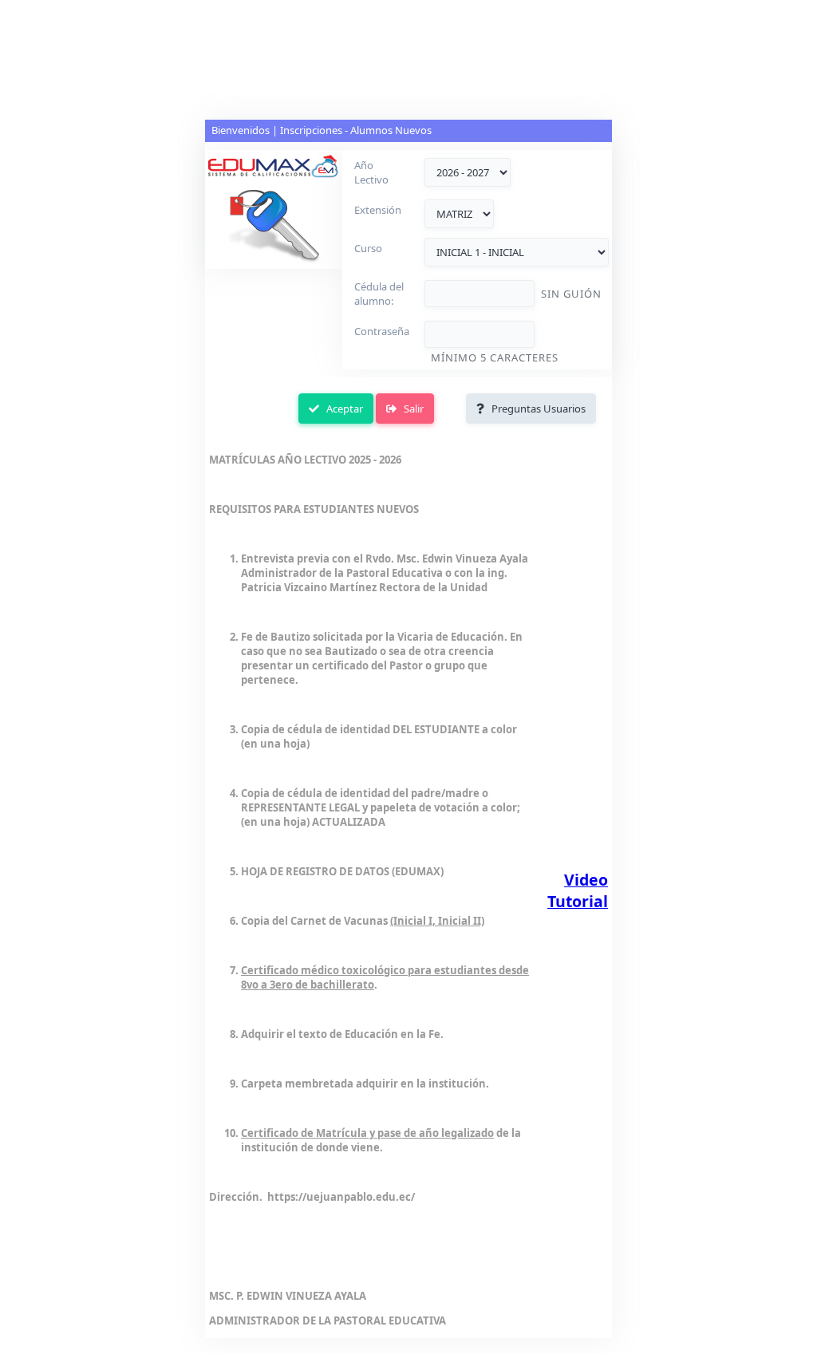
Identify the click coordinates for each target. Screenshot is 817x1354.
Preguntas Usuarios (535, 408)
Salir (410, 408)
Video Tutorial (577, 890)
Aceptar (341, 408)
